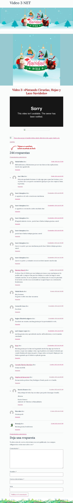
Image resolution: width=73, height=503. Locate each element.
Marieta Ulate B (20, 270)
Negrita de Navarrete (22, 377)
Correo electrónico (17, 479)
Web (11, 486)
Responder (17, 169)
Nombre (13, 471)
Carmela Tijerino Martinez (23, 365)
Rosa (16, 345)
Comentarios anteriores (18, 157)
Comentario (14, 448)
